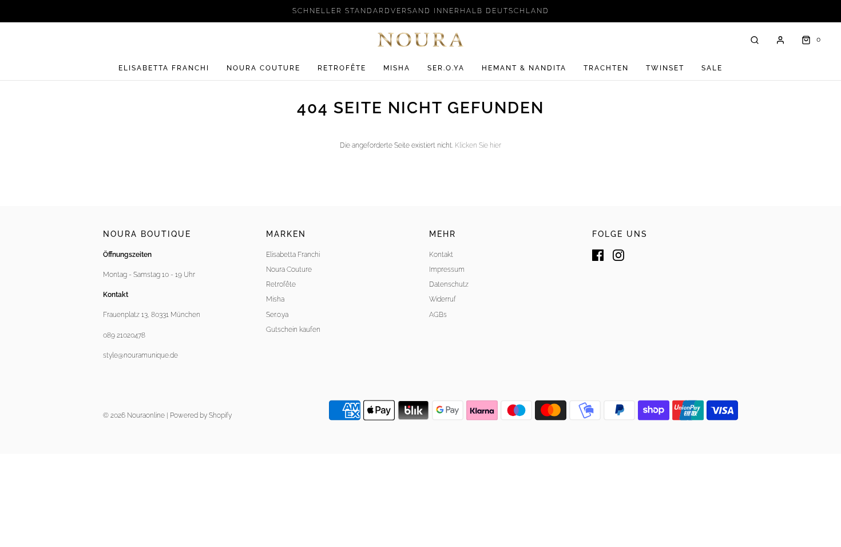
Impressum (447, 269)
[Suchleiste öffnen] (754, 40)
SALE (712, 68)
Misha (396, 68)
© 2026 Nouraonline (134, 415)
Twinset (665, 68)
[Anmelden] (780, 40)
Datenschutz (449, 284)
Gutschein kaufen (293, 330)
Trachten (606, 68)
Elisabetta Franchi (163, 68)
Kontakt (441, 255)
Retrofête (342, 68)
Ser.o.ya (446, 68)
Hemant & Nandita (524, 68)
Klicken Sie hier (478, 145)
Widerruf (442, 299)
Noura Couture (263, 68)
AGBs (438, 315)
